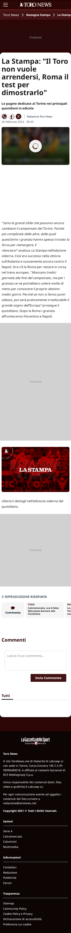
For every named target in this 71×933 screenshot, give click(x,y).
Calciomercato (12, 836)
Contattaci (10, 867)
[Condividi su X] (18, 116)
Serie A (7, 831)
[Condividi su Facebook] (11, 116)
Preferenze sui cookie (17, 924)
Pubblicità (9, 877)
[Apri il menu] (5, 4)
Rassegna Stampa (38, 15)
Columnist (10, 841)
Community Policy (15, 908)
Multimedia (10, 847)
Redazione (10, 872)
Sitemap (8, 903)
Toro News (11, 15)
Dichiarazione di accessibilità (22, 919)
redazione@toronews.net (19, 803)
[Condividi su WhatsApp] (4, 116)
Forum (7, 883)
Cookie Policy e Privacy (18, 914)
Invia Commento (48, 678)
